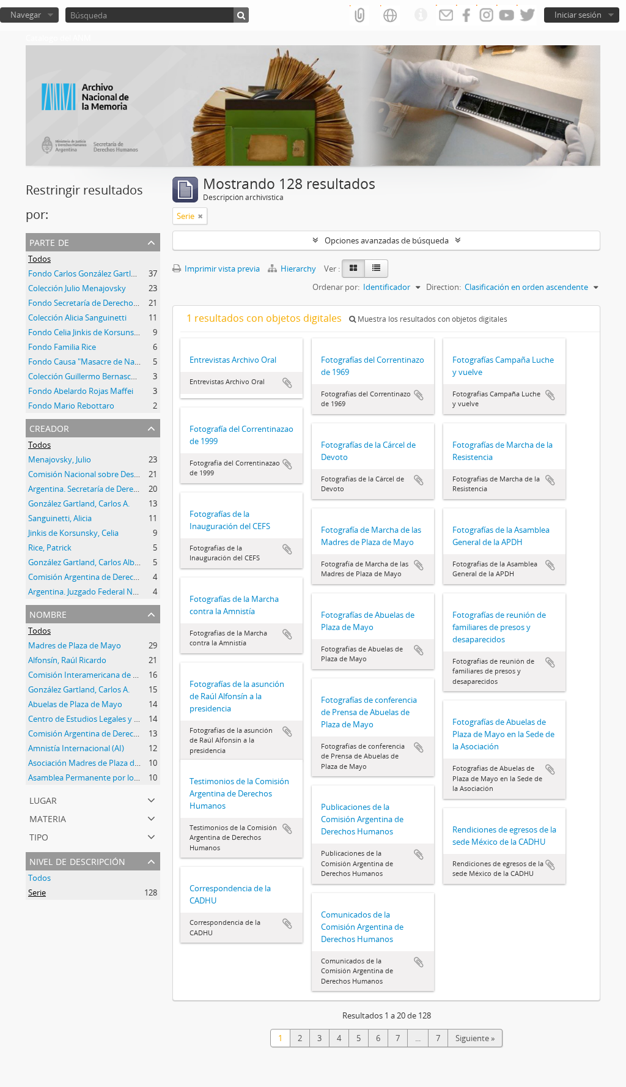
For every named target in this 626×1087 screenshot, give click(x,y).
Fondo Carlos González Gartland (86, 273)
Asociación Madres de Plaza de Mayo (94, 762)
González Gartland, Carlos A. (79, 503)
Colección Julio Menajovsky (77, 288)
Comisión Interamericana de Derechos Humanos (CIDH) (129, 674)
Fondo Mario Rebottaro (71, 405)
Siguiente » (475, 1038)
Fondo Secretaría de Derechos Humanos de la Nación (124, 302)
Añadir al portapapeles (287, 383)
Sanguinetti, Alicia (60, 518)
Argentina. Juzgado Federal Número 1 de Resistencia (122, 591)
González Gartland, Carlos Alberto (89, 562)
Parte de (49, 241)
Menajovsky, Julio (59, 459)
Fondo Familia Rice (62, 346)
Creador (49, 427)
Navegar (25, 14)
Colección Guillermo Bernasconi (85, 376)
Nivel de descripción (77, 860)
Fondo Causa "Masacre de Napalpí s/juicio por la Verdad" (131, 361)
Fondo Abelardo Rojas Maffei (80, 390)
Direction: (443, 286)
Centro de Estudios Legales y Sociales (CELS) (107, 718)
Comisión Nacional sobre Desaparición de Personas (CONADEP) (142, 474)
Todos (39, 258)
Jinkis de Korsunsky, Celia (73, 532)
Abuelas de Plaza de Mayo (75, 704)
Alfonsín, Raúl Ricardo (67, 660)
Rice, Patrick (50, 547)
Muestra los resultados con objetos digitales (431, 319)
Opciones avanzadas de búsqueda (387, 240)
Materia (47, 817)
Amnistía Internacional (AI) (76, 748)
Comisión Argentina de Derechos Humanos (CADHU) (123, 576)
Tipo (38, 836)
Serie (37, 892)
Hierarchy (298, 268)
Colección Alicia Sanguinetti (77, 317)
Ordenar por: (335, 286)
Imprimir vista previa (221, 268)
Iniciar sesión (578, 14)
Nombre (48, 613)
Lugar (43, 799)
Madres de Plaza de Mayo (74, 645)
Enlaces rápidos (420, 15)
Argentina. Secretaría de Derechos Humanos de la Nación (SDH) (142, 488)
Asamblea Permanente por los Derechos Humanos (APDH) (134, 777)
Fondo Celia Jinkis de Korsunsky (85, 332)
